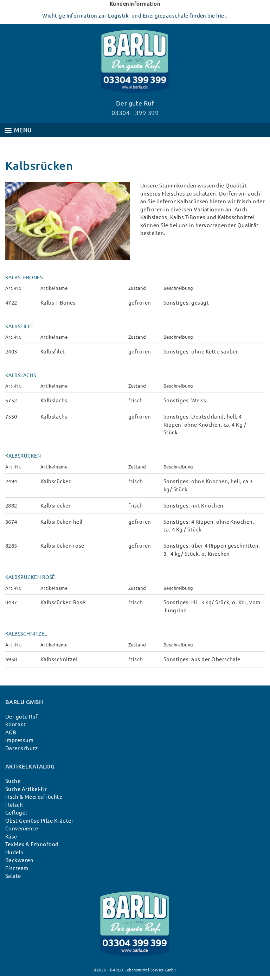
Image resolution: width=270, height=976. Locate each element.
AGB (10, 732)
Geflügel (16, 813)
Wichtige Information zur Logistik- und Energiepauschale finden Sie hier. (135, 16)
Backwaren (19, 860)
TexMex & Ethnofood (32, 844)
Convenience (21, 828)
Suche (12, 781)
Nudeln (14, 852)
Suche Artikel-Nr (26, 789)
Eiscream (16, 868)
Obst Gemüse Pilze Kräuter (39, 821)
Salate (13, 876)
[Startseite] (135, 895)
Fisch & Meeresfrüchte (33, 797)
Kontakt (15, 724)
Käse (11, 837)
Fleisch (14, 805)
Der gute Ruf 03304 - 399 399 (135, 108)
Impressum (19, 740)
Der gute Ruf (21, 717)
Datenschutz (21, 748)
